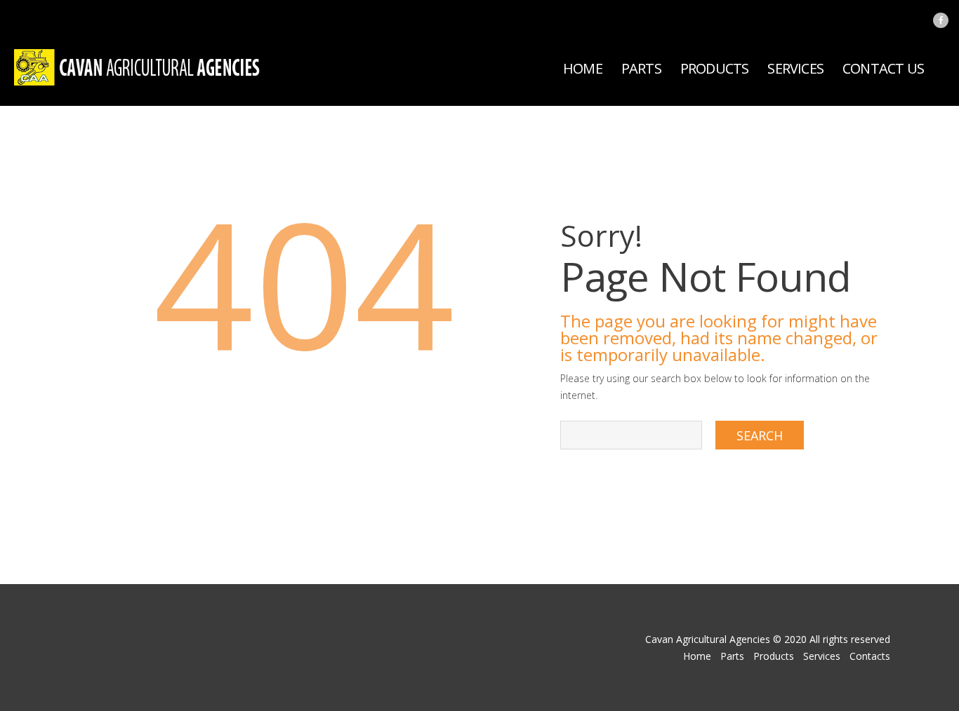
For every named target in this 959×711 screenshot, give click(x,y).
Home (582, 68)
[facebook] (940, 20)
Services (795, 68)
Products (714, 68)
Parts (641, 68)
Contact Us (883, 68)
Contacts (869, 656)
